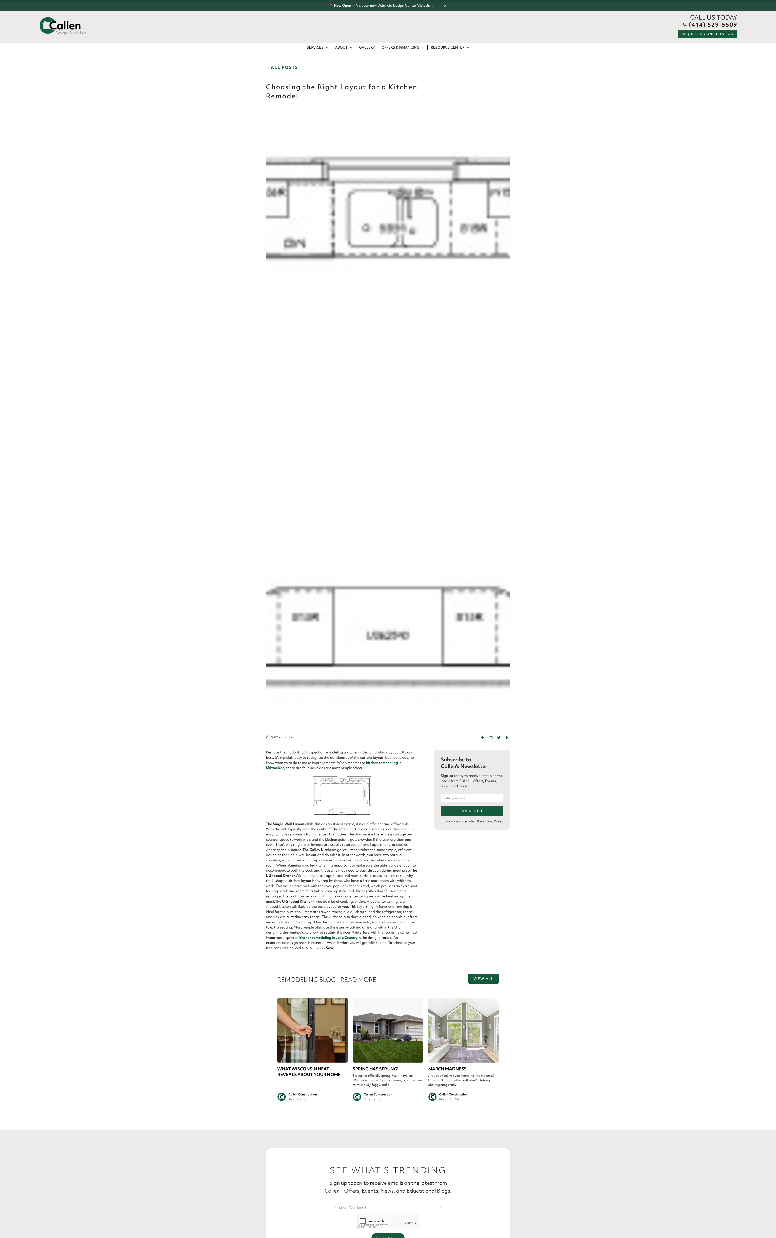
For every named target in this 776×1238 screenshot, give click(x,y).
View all (483, 978)
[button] (318, 47)
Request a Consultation (708, 34)
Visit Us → (425, 5)
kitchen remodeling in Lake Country (328, 937)
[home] (63, 26)
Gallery (367, 47)
